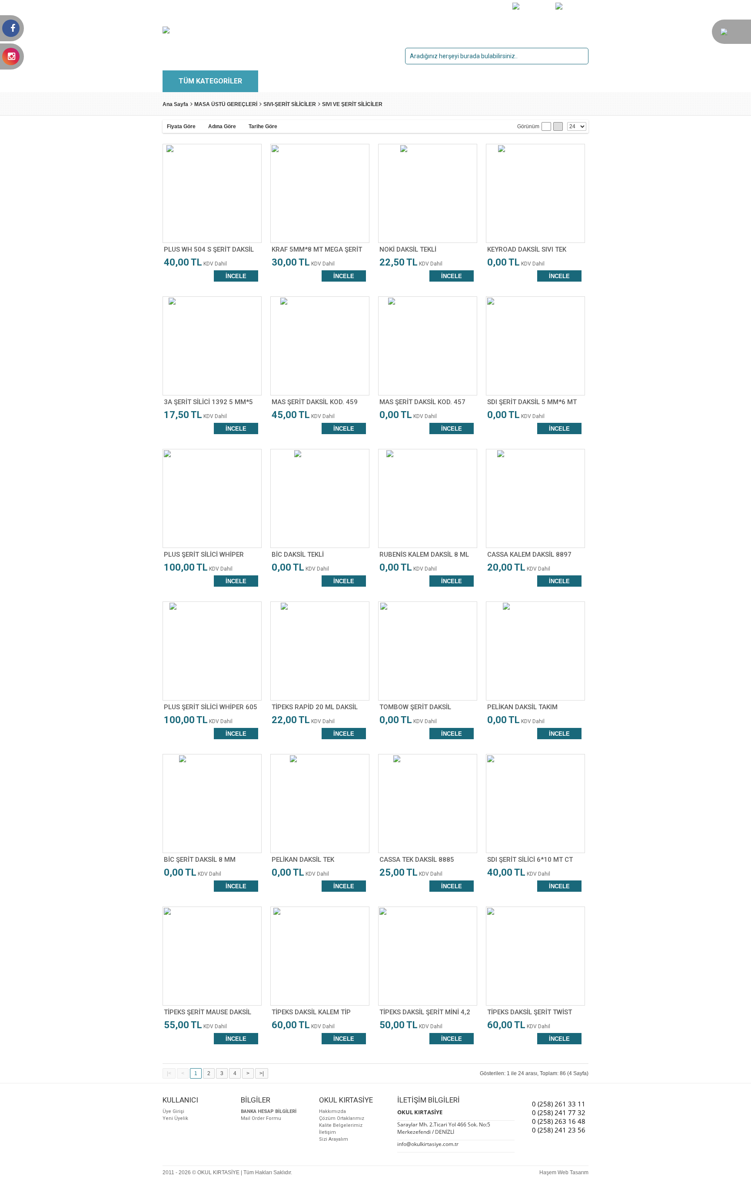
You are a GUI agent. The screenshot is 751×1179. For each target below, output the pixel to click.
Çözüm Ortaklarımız (341, 1118)
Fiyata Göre (181, 126)
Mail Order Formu (261, 1118)
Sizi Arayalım (333, 1139)
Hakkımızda (332, 1111)
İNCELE (236, 276)
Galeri (558, 126)
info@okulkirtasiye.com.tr (428, 1144)
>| (261, 1073)
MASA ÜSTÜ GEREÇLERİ (225, 104)
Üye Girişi (173, 1111)
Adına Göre (222, 126)
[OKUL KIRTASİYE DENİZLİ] (198, 30)
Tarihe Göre (263, 126)
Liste (546, 126)
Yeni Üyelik (175, 1118)
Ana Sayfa (175, 104)
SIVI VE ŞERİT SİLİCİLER (352, 104)
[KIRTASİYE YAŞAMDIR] (724, 33)
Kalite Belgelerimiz (340, 1125)
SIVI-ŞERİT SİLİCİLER (289, 104)
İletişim (327, 1132)
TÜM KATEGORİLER (210, 81)
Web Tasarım (573, 1172)
